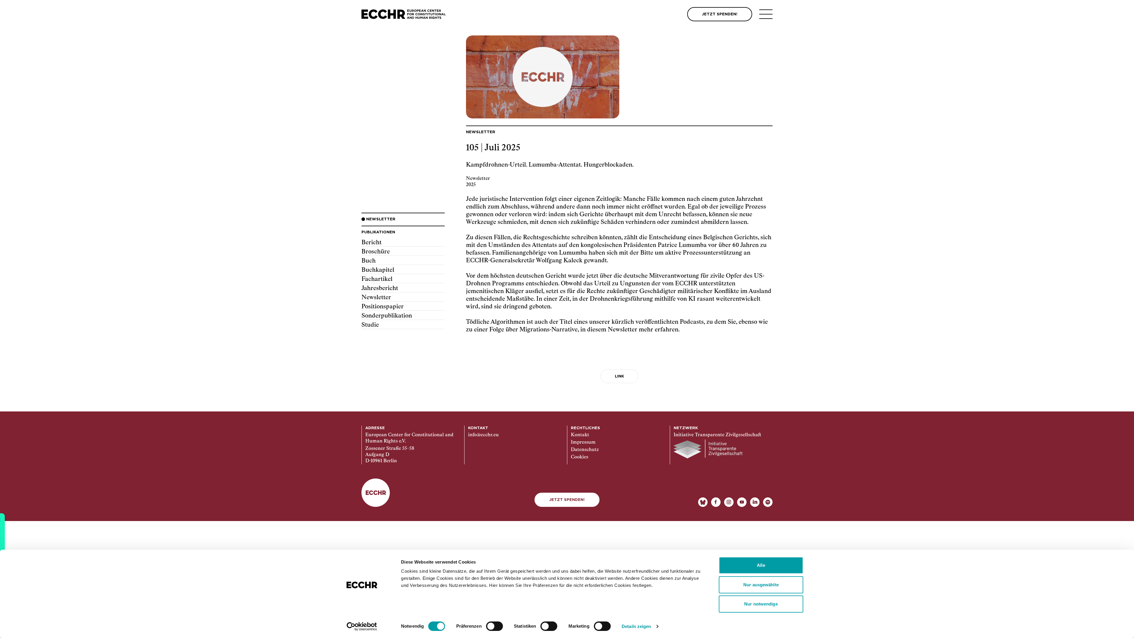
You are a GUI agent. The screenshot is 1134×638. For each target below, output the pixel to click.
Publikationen (378, 232)
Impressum (583, 442)
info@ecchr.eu (483, 435)
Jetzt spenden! (567, 500)
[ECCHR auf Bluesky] (703, 502)
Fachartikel (376, 279)
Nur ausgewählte (761, 584)
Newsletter (376, 297)
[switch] (494, 626)
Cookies (579, 457)
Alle (761, 565)
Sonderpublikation (386, 316)
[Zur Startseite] (403, 14)
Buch (368, 261)
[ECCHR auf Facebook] (716, 502)
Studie (370, 325)
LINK (619, 376)
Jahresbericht (379, 288)
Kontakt (580, 435)
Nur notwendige (761, 603)
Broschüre (375, 252)
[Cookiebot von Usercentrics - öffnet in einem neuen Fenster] (362, 626)
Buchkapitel (377, 270)
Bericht (371, 242)
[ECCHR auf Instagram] (729, 502)
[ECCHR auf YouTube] (742, 502)
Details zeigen (636, 626)
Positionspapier (382, 307)
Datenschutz (585, 449)
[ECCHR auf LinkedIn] (755, 502)
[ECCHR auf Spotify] (768, 502)
